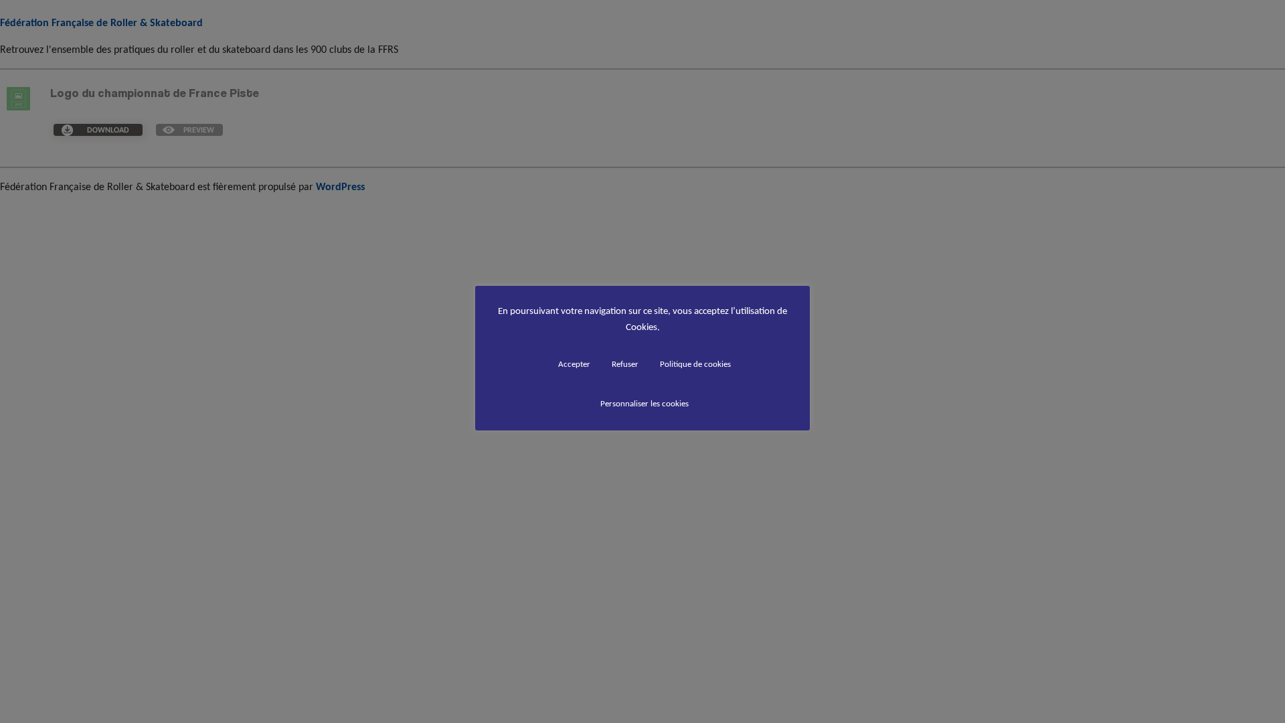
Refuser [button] (625, 364)
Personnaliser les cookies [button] (644, 403)
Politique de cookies (695, 364)
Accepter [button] (574, 364)
